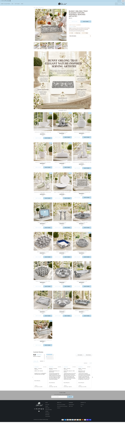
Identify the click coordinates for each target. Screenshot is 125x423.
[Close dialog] (76, 198)
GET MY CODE (62, 217)
